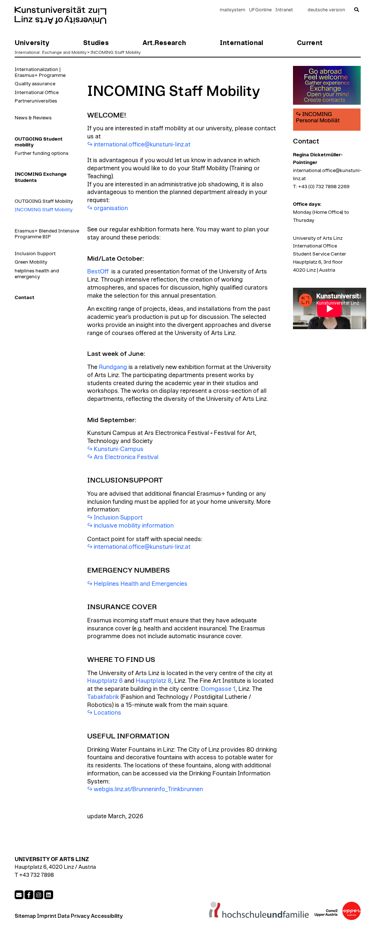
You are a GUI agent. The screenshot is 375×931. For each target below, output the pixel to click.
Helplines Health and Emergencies (141, 584)
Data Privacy (73, 916)
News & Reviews (33, 117)
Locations (107, 713)
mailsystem (232, 10)
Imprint (46, 916)
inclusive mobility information (134, 526)
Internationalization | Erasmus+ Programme (40, 72)
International (27, 52)
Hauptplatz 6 (105, 681)
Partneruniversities (36, 101)
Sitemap (25, 916)
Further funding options (41, 153)
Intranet (284, 10)
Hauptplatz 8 (153, 681)
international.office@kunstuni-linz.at (142, 145)
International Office (37, 92)
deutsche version (326, 10)
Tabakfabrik (103, 697)
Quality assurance (35, 83)
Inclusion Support (35, 253)
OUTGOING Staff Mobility (44, 201)
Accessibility (107, 916)
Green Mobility (31, 262)
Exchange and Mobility (64, 52)
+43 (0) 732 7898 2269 (323, 186)
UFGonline (260, 10)
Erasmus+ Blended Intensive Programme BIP (47, 233)
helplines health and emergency (37, 273)
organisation (111, 208)
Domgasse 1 (218, 689)
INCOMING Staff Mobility (115, 52)
